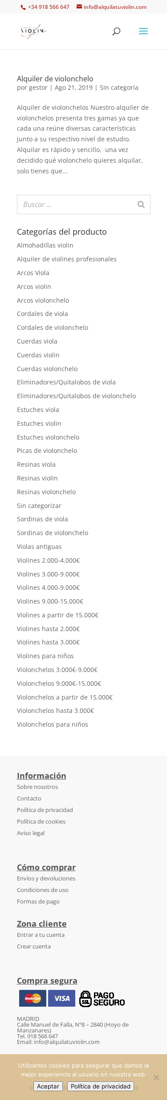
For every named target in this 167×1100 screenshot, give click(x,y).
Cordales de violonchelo (52, 327)
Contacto (29, 798)
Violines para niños (45, 656)
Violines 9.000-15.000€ (50, 601)
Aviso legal (31, 833)
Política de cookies (41, 821)
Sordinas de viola (42, 519)
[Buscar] (141, 204)
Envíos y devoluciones (46, 878)
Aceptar (48, 1086)
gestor (38, 87)
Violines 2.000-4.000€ (48, 560)
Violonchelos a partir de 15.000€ (65, 697)
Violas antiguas (39, 546)
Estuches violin (39, 423)
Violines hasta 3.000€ (48, 642)
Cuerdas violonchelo (47, 368)
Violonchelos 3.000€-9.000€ (57, 669)
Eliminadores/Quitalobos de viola (66, 382)
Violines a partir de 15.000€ (57, 615)
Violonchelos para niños (52, 724)
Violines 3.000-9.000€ (48, 574)
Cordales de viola (42, 313)
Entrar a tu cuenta (41, 935)
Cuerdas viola (37, 341)
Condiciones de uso (43, 890)
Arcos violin (34, 286)
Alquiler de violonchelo (55, 79)
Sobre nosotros (37, 787)
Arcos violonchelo (43, 300)
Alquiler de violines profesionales (67, 259)
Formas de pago (38, 901)
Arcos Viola (33, 272)
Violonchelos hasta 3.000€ (55, 710)
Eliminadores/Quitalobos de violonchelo (76, 396)
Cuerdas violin (38, 355)
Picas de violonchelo (47, 450)
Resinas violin (37, 478)
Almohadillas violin (45, 245)
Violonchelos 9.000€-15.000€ (59, 683)
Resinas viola (36, 464)
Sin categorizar (39, 505)
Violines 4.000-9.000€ (48, 587)
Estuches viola (38, 409)
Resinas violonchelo (46, 492)
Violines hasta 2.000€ (48, 628)
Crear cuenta (34, 946)
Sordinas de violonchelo (52, 532)
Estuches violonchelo (48, 437)
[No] (155, 1077)
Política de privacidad (45, 810)
